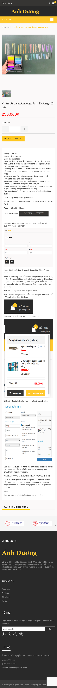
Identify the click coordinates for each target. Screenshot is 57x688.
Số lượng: (6, 122)
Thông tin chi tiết (10, 153)
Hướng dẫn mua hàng (12, 156)
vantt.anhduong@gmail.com (15, 667)
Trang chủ (5, 27)
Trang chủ (6, 589)
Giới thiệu (5, 593)
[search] (48, 3)
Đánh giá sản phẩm (12, 158)
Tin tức (4, 601)
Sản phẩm (6, 597)
